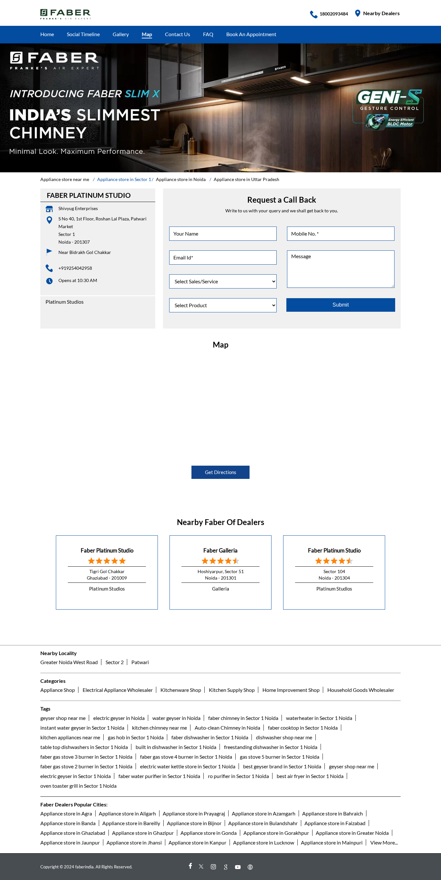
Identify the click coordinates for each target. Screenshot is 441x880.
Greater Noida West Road (69, 662)
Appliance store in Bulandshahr (263, 823)
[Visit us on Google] (227, 867)
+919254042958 (75, 268)
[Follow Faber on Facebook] (190, 867)
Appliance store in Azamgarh (263, 813)
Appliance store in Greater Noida (352, 833)
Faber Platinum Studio (107, 550)
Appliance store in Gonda (208, 833)
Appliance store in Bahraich (332, 813)
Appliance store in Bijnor (194, 823)
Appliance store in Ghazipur (143, 833)
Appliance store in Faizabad (334, 823)
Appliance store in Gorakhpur (276, 833)
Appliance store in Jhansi (134, 842)
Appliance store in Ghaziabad (72, 833)
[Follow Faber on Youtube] (239, 867)
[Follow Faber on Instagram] (214, 867)
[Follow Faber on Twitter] (202, 867)
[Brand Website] (251, 867)
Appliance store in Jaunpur (70, 842)
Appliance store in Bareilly (131, 823)
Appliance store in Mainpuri (332, 842)
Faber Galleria (220, 550)
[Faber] (65, 14)
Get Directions (220, 472)
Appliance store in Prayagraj (194, 813)
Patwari (140, 662)
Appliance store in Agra (66, 813)
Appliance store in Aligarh (127, 813)
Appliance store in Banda (68, 823)
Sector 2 (115, 662)
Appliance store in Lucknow (263, 842)
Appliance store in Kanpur (197, 842)
